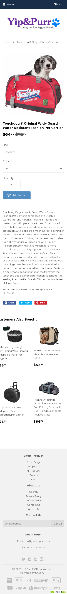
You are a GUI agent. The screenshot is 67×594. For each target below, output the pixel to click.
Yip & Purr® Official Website (36, 569)
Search (33, 491)
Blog (33, 479)
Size (5, 145)
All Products (33, 470)
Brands (33, 475)
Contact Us (33, 504)
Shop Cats (33, 466)
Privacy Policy (33, 496)
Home (6, 42)
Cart (61, 4)
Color (6, 161)
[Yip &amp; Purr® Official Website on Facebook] (29, 559)
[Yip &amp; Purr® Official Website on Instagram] (41, 559)
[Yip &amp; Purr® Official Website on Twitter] (23, 559)
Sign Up (58, 523)
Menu (10, 4)
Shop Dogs (33, 462)
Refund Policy (33, 500)
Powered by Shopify (32, 572)
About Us (33, 509)
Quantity (8, 178)
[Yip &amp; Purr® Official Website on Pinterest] (36, 559)
